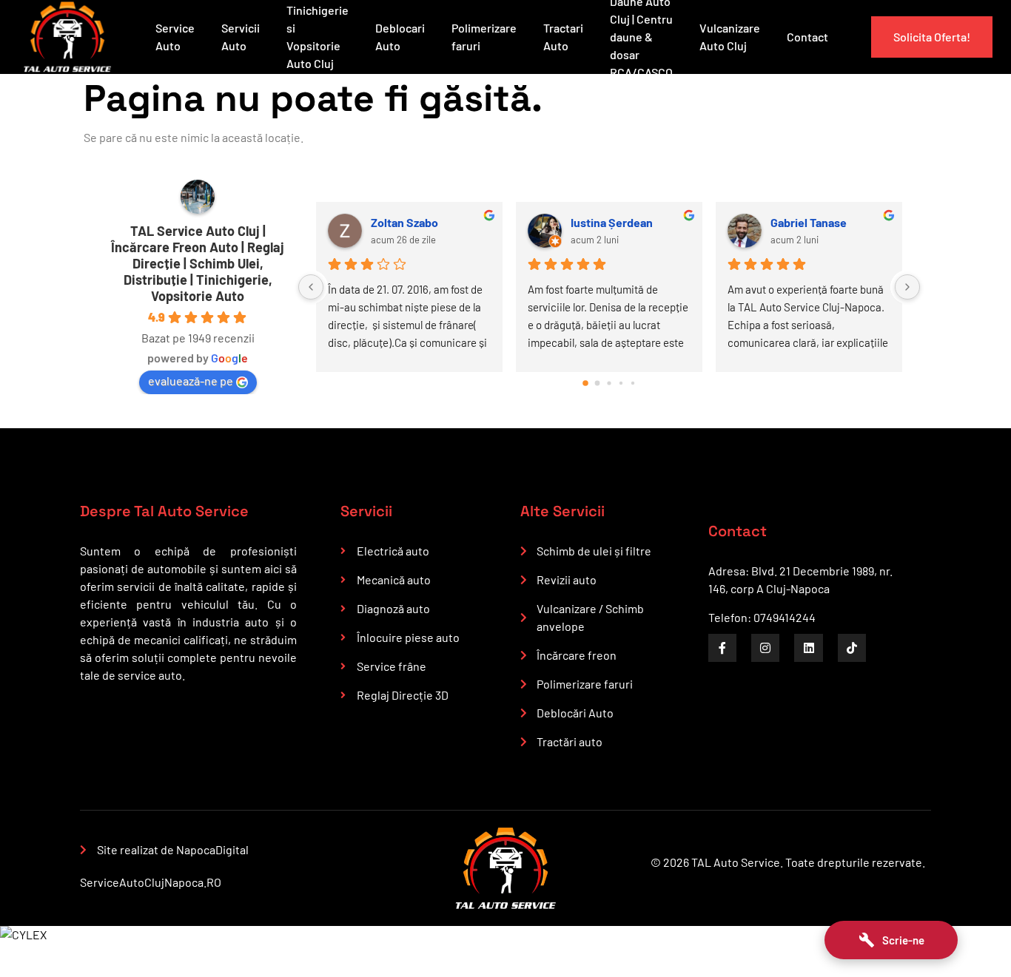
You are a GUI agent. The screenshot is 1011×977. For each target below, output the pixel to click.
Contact (807, 37)
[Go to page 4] (632, 382)
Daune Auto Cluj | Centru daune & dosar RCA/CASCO (641, 37)
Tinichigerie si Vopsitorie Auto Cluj (317, 37)
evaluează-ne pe (190, 380)
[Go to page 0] (585, 383)
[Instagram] (765, 648)
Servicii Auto (240, 37)
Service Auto (175, 37)
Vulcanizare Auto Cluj (729, 37)
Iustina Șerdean (612, 222)
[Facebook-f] (722, 648)
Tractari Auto (563, 37)
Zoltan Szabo (404, 222)
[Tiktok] (852, 648)
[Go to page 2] (609, 383)
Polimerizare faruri (484, 37)
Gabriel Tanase (808, 222)
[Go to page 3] (620, 382)
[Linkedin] (808, 648)
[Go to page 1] (597, 382)
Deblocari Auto (400, 37)
